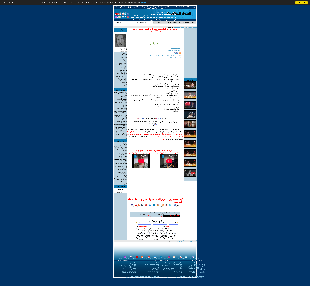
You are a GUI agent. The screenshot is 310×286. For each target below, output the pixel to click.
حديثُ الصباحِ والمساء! (120, 76)
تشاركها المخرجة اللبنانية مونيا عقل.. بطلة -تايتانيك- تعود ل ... (120, 124)
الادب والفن (184, 27)
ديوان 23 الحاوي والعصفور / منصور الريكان (122, 173)
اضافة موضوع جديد (131, 262)
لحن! (125, 60)
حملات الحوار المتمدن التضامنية (152, 264)
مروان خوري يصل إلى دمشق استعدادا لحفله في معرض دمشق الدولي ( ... (120, 134)
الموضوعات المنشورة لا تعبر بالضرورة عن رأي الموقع (192, 276)
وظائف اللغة (123, 70)
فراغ (125, 69)
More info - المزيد (145, 2)
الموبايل (132, 206)
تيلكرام (150, 206)
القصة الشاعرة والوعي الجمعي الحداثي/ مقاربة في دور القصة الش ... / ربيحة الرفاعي (120, 148)
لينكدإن (154, 206)
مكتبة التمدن (179, 273)
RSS (162, 206)
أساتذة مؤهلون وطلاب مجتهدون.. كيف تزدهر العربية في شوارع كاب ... (120, 128)
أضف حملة (133, 269)
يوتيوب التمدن (179, 272)
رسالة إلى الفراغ (121, 77)
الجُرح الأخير (123, 57)
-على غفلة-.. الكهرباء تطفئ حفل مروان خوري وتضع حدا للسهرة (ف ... (120, 98)
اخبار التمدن (156, 262)
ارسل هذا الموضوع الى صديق (153, 229)
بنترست (146, 206)
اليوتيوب (166, 206)
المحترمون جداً (122, 61)
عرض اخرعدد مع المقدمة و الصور (197, 265)
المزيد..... (194, 180)
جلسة (124, 56)
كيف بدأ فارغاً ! (122, 79)
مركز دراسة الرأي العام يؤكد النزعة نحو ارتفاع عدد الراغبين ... (120, 117)
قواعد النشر (202, 269)
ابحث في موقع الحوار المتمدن (129, 272)
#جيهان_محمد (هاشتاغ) (168, 118)
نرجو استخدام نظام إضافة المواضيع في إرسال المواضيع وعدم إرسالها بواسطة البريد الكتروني (183, 277)
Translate (160, 125)
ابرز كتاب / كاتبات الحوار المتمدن (197, 271)
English (157, 272)
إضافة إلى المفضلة (155, 230)
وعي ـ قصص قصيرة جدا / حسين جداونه (120, 170)
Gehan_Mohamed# (150, 118)
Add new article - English (129, 268)
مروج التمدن (156, 268)
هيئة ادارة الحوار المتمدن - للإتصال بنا (196, 267)
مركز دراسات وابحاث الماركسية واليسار (172, 262)
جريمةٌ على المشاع (121, 64)
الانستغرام (158, 206)
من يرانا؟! (123, 53)
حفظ (169, 230)
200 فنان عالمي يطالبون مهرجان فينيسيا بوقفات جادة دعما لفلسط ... (120, 103)
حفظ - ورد (140, 229)
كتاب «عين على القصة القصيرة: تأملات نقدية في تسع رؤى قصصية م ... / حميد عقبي (120, 179)
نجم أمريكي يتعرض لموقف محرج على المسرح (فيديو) (121, 108)
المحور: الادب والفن (175, 58)
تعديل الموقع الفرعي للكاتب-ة (129, 271)
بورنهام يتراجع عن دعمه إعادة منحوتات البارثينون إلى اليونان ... (120, 93)
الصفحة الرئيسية (192, 27)
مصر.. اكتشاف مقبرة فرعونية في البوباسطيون (120, 120)
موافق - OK (301, 2)
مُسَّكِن (124, 75)
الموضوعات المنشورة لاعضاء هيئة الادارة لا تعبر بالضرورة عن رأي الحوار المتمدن (140, 277)
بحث (164, 230)
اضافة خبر (134, 264)
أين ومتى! (123, 58)
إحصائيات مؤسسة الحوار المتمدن (197, 268)
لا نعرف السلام (122, 63)
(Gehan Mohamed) (174, 50)
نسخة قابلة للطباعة (168, 229)
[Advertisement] (190, 52)
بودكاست (121, 258)
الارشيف (157, 265)
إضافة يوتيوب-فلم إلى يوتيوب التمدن (127, 265)
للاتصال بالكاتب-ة (143, 230)
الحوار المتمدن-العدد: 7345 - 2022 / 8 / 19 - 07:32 (165, 55)
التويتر (170, 206)
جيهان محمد (177, 27)
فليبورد (136, 206)
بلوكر (139, 206)
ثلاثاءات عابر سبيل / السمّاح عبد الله (121, 155)
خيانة (124, 66)
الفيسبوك (174, 206)
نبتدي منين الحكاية (121, 73)
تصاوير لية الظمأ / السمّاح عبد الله (122, 152)
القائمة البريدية (155, 269)
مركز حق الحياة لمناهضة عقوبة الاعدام (173, 268)
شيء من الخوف (122, 72)
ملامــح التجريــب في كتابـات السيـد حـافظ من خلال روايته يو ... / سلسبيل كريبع (120, 160)
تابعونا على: (178, 206)
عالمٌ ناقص (123, 67)
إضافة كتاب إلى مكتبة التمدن (129, 267)
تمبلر (142, 206)
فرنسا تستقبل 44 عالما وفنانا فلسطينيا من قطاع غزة (120, 112)
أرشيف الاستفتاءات (154, 267)
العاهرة (124, 54)
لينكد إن (158, 258)
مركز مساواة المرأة (177, 264)
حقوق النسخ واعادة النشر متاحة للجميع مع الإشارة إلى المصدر (144, 276)
